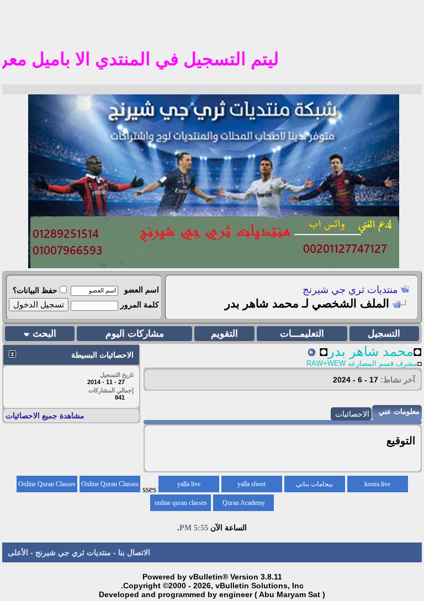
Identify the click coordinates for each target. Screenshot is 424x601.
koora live (377, 484)
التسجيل (384, 333)
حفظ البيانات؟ (35, 290)
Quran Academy (243, 503)
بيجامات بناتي (314, 484)
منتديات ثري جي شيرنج (350, 289)
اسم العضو (141, 289)
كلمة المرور (139, 304)
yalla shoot (251, 484)
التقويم (224, 333)
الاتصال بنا (134, 552)
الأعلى (18, 552)
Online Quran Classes (47, 484)
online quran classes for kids (181, 505)
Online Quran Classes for (110, 486)
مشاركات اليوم (134, 333)
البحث (44, 333)
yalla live (188, 484)
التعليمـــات (302, 333)
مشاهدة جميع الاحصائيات (45, 415)
